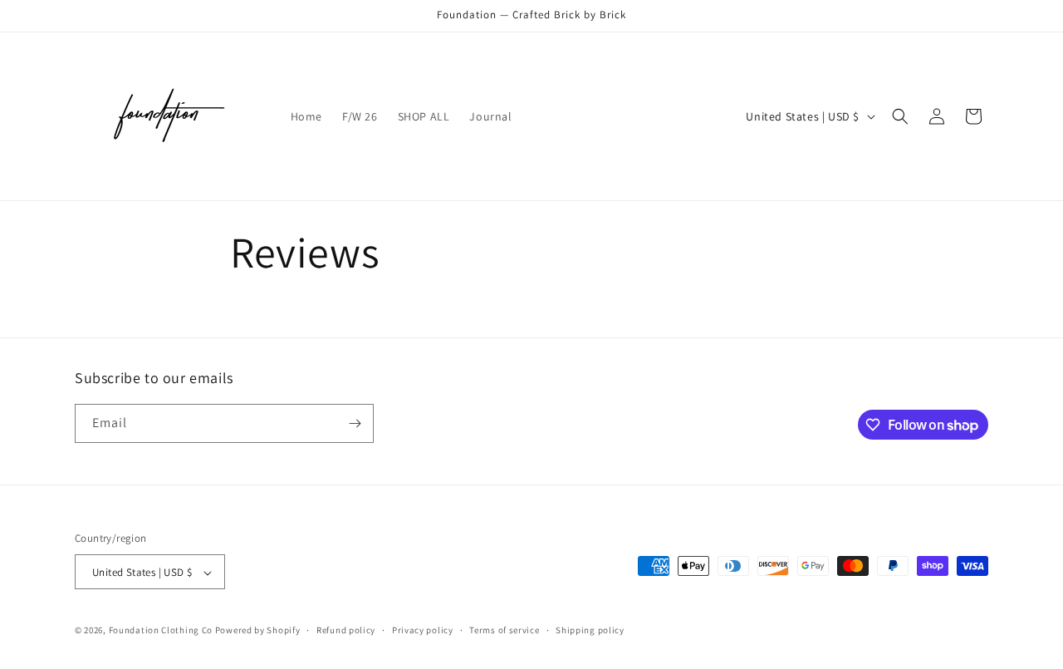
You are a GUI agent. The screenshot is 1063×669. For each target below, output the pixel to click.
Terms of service (504, 630)
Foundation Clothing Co (161, 631)
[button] (900, 116)
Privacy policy (422, 630)
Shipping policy (590, 630)
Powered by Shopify (258, 631)
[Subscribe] (354, 423)
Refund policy (345, 630)
